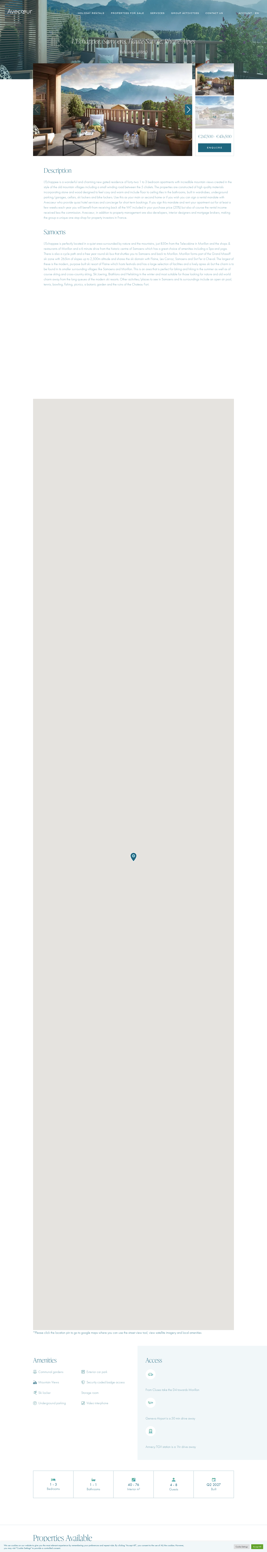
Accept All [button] (257, 1546)
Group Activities (185, 13)
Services (157, 13)
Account (245, 13)
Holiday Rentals (91, 13)
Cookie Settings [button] (242, 1546)
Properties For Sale (127, 13)
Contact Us (214, 13)
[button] (188, 109)
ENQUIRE (214, 147)
